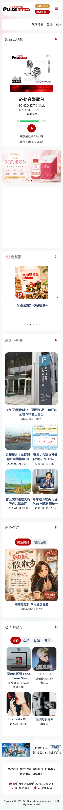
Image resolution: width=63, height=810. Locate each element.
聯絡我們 (37, 774)
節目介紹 (25, 769)
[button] (57, 296)
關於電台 (13, 769)
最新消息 (25, 774)
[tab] (23, 542)
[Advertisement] (32, 216)
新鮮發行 (37, 769)
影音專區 (50, 769)
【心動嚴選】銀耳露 (31, 305)
